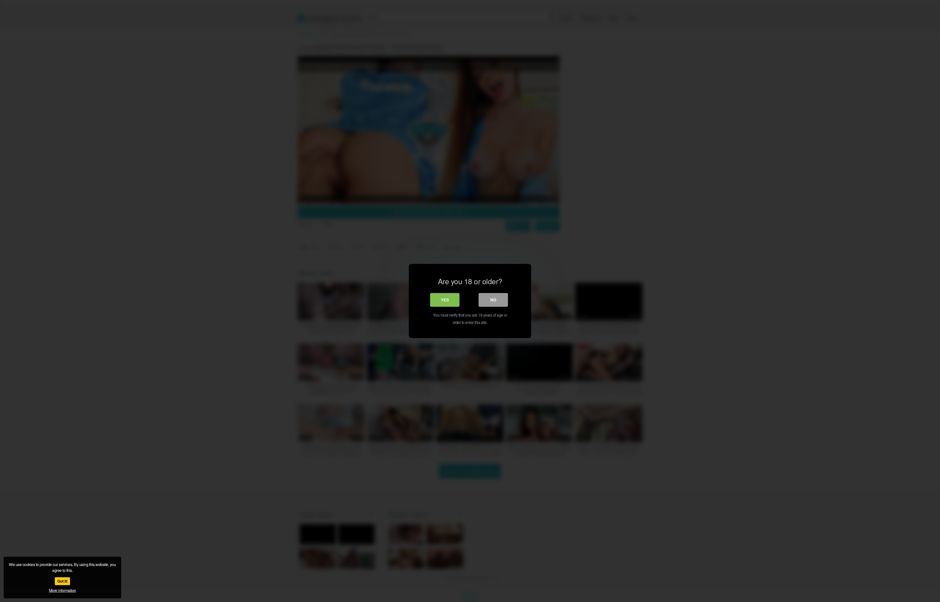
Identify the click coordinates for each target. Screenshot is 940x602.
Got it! (62, 581)
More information (62, 590)
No (493, 300)
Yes (445, 300)
